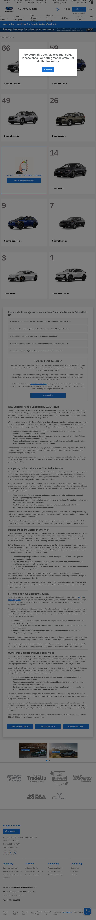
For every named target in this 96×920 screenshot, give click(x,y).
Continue (48, 69)
